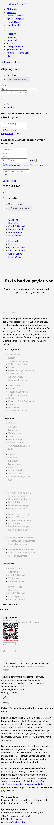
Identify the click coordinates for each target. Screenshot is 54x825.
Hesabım (11, 33)
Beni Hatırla (10, 130)
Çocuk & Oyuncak (15, 15)
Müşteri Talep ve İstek (19, 492)
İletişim (12, 357)
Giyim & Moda (15, 568)
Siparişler (11, 37)
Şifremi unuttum (15, 49)
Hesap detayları (15, 46)
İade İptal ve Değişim (19, 505)
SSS (9, 56)
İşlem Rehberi (15, 502)
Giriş (9, 104)
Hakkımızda (14, 354)
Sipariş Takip (13, 40)
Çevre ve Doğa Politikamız (21, 370)
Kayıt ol (10, 107)
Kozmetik (11, 12)
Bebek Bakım (13, 22)
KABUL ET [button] (22, 689)
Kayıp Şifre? (7, 133)
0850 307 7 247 (17, 3)
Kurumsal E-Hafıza (17, 380)
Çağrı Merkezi (9, 180)
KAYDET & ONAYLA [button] (11, 819)
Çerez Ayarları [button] (9, 689)
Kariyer (11, 367)
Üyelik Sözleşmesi (17, 544)
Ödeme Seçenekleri (18, 508)
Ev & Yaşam (14, 578)
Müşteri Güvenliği (17, 496)
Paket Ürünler (14, 25)
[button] (4, 85)
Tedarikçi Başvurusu (18, 361)
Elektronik (12, 9)
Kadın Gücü (13, 373)
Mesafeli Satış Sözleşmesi (21, 540)
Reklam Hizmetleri (17, 364)
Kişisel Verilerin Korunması (21, 537)
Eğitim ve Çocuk (16, 376)
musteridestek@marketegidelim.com (21, 622)
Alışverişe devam (18, 79)
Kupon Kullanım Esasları (20, 499)
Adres (10, 43)
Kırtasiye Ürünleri (15, 18)
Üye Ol (10, 30)
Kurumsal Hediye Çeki (18, 52)
